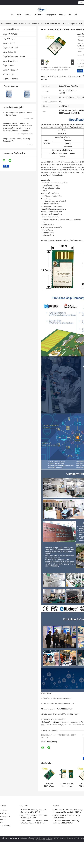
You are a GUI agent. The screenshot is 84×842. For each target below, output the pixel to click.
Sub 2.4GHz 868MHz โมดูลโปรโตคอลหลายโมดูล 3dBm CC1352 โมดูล (49, 785)
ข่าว (70, 14)
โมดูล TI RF (7, 65)
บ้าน (12, 14)
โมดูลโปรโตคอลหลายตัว (21, 24)
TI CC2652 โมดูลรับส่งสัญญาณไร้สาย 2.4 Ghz (60, 725)
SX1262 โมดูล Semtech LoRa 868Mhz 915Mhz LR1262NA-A (34, 816)
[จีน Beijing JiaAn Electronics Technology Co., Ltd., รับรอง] (9, 94)
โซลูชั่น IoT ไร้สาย (10, 79)
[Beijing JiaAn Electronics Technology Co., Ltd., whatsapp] (11, 160)
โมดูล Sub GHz (8, 48)
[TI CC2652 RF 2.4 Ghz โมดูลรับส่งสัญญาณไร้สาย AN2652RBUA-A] (66, 774)
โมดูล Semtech (9, 70)
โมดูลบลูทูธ (7, 39)
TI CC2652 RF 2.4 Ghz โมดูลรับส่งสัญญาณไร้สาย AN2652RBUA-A (67, 785)
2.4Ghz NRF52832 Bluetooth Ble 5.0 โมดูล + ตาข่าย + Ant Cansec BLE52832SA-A (68, 811)
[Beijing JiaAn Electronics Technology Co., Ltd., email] (5, 160)
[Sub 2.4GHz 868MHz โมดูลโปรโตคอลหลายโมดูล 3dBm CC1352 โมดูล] (49, 774)
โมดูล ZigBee (8, 52)
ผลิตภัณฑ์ (8, 24)
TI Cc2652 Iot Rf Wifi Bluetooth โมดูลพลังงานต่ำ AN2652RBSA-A (67, 822)
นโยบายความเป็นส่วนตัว (10, 838)
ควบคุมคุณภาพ (51, 14)
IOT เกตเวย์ (7, 74)
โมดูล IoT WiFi (8, 34)
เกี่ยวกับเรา (27, 14)
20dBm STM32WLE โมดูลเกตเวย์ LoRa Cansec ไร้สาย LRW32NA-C (34, 811)
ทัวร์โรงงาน (39, 14)
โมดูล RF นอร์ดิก (9, 61)
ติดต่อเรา (62, 14)
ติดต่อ (80, 71)
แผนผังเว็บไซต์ (5, 825)
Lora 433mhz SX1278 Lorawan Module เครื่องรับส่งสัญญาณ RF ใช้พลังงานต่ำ (34, 822)
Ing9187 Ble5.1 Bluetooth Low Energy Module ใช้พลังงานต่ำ (67, 816)
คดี (76, 14)
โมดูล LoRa (7, 43)
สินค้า (19, 14)
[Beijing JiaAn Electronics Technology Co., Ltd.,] (42, 9)
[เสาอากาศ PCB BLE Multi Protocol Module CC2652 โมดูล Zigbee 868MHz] (56, 46)
